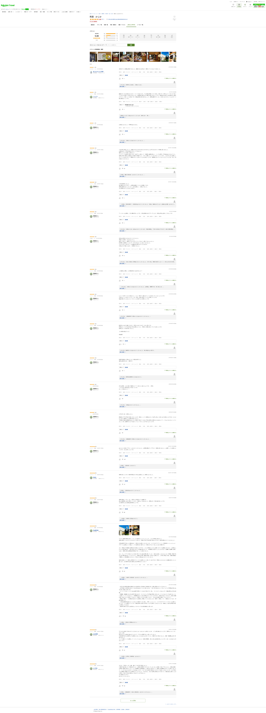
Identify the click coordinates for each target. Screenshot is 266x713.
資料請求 (127, 709)
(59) (131, 24)
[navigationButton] (174, 56)
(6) (113, 24)
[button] (93, 57)
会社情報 (96, 709)
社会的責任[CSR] (111, 709)
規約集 (122, 709)
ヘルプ (230, 1)
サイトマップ (242, 1)
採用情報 (118, 709)
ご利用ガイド (235, 1)
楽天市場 (255, 1)
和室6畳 (126, 75)
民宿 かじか (96, 16)
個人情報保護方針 (103, 709)
